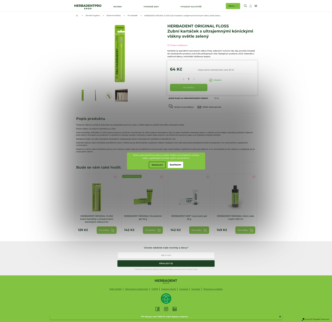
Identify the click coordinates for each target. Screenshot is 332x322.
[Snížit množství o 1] (184, 79)
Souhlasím (175, 164)
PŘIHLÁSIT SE (166, 263)
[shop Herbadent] (166, 281)
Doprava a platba (213, 289)
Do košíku (188, 87)
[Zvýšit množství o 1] (193, 79)
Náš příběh (116, 289)
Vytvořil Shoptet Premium (317, 319)
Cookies (183, 289)
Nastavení (157, 165)
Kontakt (195, 289)
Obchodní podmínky (136, 289)
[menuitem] (117, 6)
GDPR (154, 289)
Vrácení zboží (168, 289)
